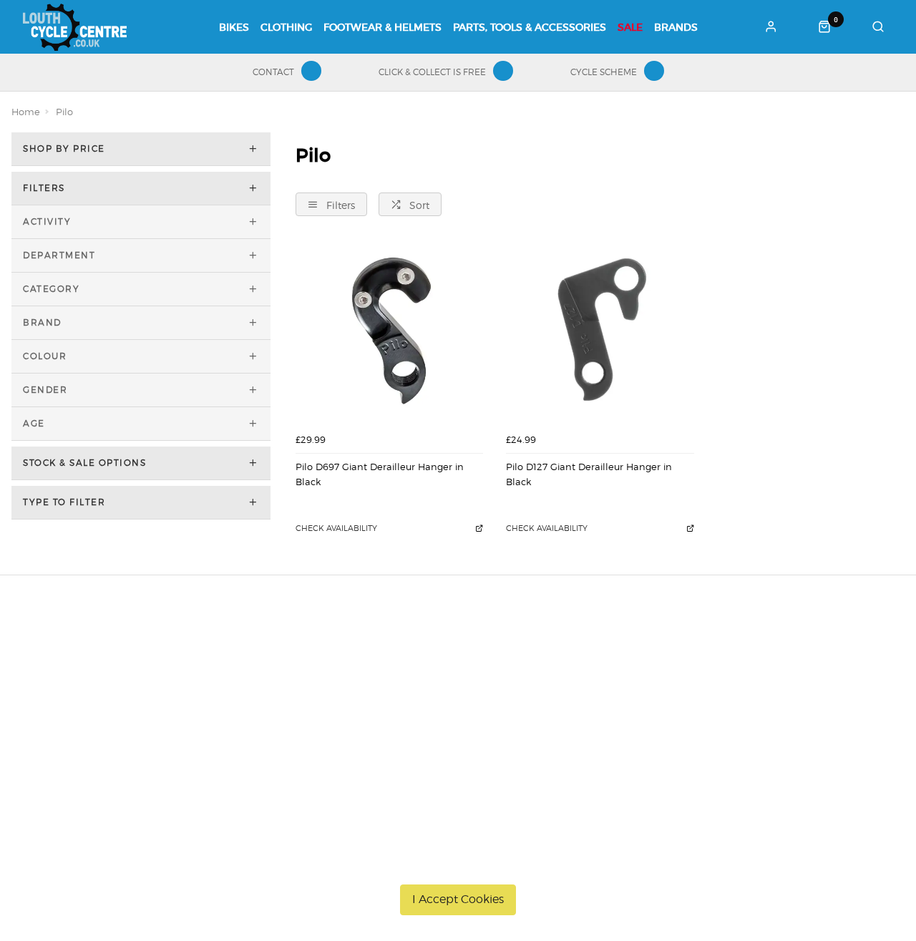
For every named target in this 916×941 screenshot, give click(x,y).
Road (352, 665)
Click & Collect (155, 683)
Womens (360, 776)
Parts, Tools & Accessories (529, 27)
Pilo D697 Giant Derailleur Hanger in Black (380, 474)
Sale (630, 27)
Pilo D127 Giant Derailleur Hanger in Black (589, 474)
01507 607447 (727, 665)
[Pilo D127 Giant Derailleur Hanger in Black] (599, 332)
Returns (141, 720)
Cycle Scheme (603, 72)
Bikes (234, 27)
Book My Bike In (535, 665)
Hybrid (355, 702)
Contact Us (713, 683)
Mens (352, 758)
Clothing (286, 27)
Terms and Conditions (174, 739)
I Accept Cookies (458, 899)
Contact (273, 72)
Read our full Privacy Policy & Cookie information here (458, 866)
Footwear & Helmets (382, 27)
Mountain (362, 683)
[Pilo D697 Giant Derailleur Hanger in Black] (389, 332)
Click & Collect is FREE (432, 72)
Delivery (141, 665)
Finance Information (170, 702)
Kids (349, 739)
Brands (676, 27)
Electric (357, 720)
